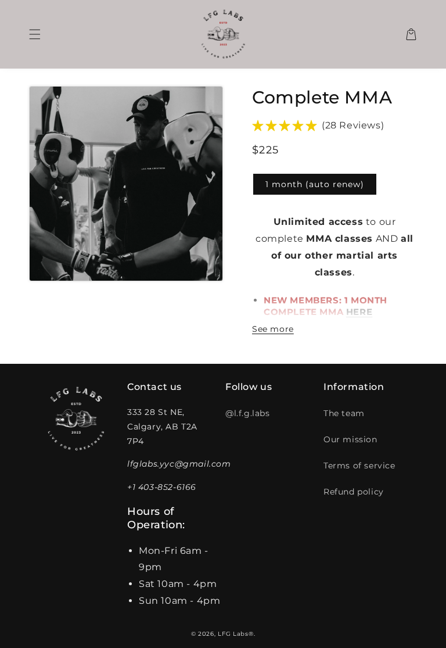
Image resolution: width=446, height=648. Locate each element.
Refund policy (353, 491)
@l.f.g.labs (247, 413)
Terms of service (359, 465)
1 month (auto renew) (314, 184)
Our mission (350, 439)
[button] (35, 34)
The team (344, 413)
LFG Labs (233, 634)
